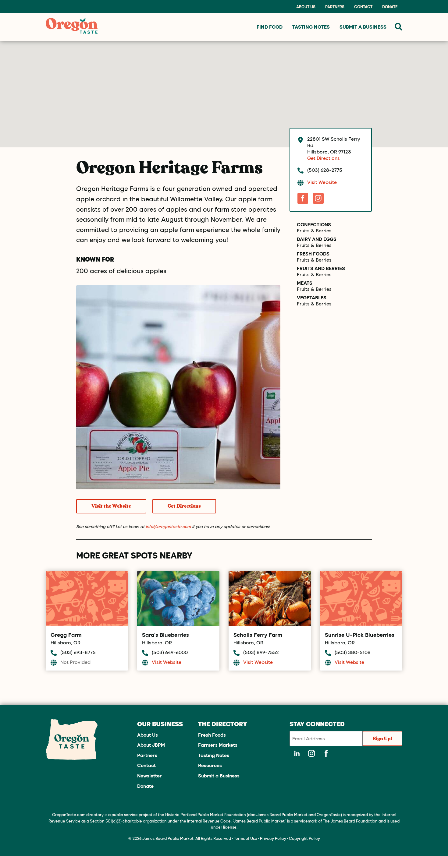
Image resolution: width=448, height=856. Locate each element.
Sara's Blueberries (165, 634)
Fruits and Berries (321, 268)
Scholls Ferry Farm (257, 634)
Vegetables (311, 297)
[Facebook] (302, 198)
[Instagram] (318, 198)
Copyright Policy (304, 838)
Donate (389, 6)
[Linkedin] (297, 753)
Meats (304, 283)
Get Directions (184, 506)
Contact (363, 6)
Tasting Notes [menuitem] (311, 26)
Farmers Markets (217, 745)
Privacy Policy (273, 838)
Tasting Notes (213, 755)
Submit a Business (219, 775)
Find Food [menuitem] (270, 26)
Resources (210, 765)
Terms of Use (245, 838)
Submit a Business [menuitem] (363, 26)
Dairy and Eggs (316, 239)
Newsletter (149, 775)
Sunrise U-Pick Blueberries (359, 634)
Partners (334, 6)
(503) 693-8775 (78, 652)
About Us (305, 6)
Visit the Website (111, 506)
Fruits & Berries (314, 230)
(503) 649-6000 (170, 652)
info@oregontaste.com (168, 526)
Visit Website (322, 182)
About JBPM (151, 745)
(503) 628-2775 (324, 170)
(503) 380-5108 (353, 652)
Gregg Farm (66, 634)
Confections (314, 224)
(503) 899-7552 (261, 652)
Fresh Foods (313, 254)
